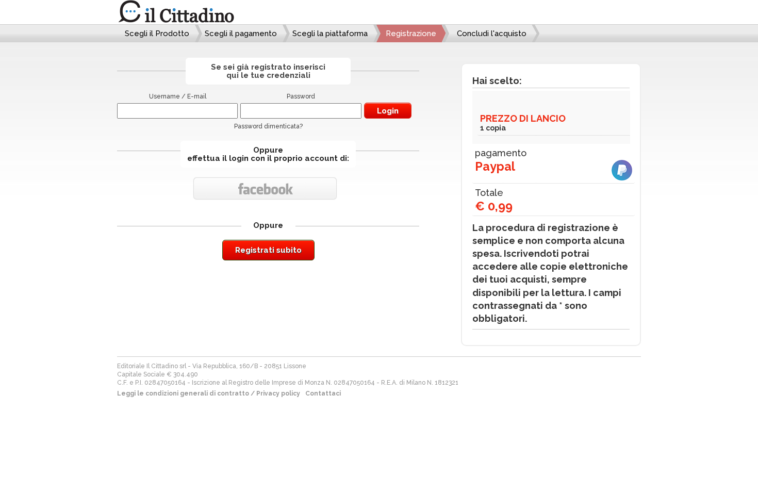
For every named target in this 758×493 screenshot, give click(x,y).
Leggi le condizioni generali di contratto (183, 393)
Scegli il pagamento (241, 33)
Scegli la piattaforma (330, 33)
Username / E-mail (177, 96)
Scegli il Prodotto (157, 33)
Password (301, 96)
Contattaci (323, 393)
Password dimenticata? (268, 126)
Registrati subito (268, 250)
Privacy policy (278, 393)
